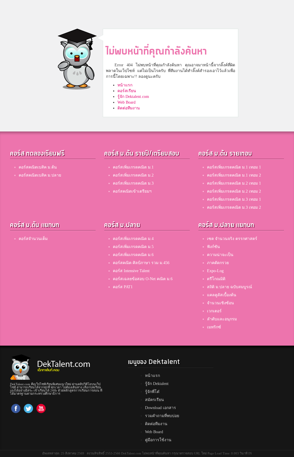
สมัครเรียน (154, 400)
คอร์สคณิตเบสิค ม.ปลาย (40, 175)
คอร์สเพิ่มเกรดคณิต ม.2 (133, 175)
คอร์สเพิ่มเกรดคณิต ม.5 (133, 247)
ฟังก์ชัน (213, 247)
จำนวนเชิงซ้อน (220, 303)
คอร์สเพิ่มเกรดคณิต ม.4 (133, 239)
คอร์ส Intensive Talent (131, 271)
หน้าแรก (124, 85)
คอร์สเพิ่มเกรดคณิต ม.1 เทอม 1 (234, 167)
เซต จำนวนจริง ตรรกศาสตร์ (232, 239)
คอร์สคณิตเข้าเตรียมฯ (132, 191)
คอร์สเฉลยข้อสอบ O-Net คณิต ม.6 (143, 279)
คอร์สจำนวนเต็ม (33, 239)
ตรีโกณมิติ (216, 279)
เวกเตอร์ (214, 311)
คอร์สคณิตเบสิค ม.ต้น (38, 167)
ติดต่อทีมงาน (128, 108)
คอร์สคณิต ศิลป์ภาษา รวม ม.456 (141, 263)
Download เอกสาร (160, 408)
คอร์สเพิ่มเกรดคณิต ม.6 (133, 255)
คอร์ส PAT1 (123, 287)
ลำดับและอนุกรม (222, 319)
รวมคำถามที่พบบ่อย (162, 416)
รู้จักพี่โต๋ (152, 392)
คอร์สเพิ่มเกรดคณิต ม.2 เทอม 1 (234, 183)
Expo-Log (215, 271)
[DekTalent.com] (20, 365)
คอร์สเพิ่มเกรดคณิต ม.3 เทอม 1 (234, 199)
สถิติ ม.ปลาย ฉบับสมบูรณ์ (229, 287)
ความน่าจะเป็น (220, 255)
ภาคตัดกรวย (218, 263)
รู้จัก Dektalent (157, 384)
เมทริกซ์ (214, 327)
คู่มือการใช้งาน (158, 440)
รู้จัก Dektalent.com (133, 96)
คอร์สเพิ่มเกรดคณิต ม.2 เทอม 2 (234, 191)
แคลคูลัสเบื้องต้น (221, 295)
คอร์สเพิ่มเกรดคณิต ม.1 (133, 167)
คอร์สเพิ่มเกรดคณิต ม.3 (133, 183)
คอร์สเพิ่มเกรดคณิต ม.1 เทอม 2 (234, 175)
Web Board (126, 102)
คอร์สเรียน (126, 91)
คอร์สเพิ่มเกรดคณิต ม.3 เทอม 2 (234, 207)
